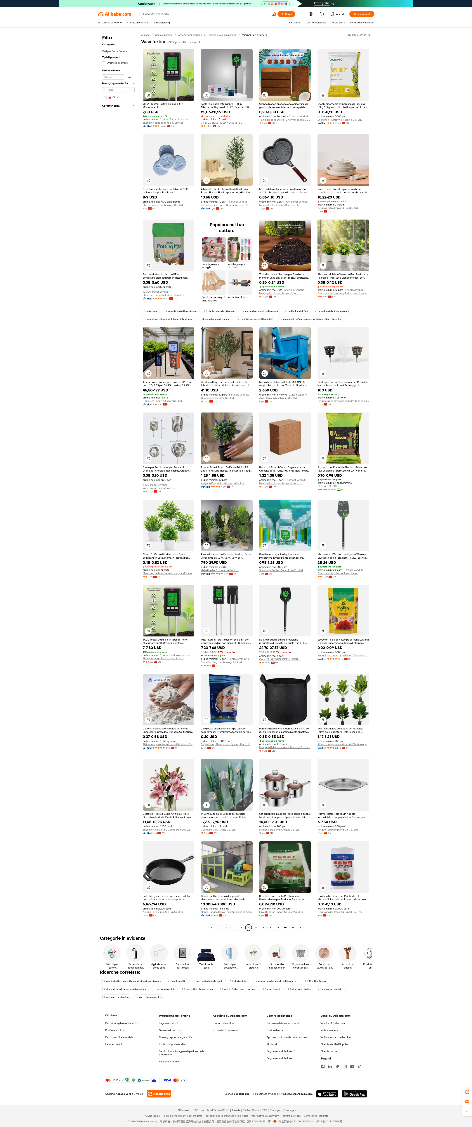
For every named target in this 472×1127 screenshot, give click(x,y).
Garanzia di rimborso (170, 1030)
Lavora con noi (113, 1044)
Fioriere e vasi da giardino (222, 34)
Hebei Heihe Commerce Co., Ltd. (220, 570)
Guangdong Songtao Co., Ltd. (217, 397)
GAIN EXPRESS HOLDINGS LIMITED (221, 122)
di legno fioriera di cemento (216, 319)
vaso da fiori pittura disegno (182, 311)
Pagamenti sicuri (168, 1023)
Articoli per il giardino (190, 34)
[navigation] (118, 481)
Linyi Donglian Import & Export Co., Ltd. (281, 911)
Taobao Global (251, 1110)
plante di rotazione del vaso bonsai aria (126, 989)
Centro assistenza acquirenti (283, 1023)
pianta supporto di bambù (221, 311)
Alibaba (145, 34)
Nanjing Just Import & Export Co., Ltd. (280, 293)
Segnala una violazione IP (281, 1051)
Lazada (236, 1110)
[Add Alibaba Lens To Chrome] (159, 1093)
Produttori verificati (224, 1023)
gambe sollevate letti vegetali (257, 319)
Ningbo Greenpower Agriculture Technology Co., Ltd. (343, 400)
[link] (467, 1092)
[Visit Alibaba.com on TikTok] (359, 1066)
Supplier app (242, 1093)
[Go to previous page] (211, 927)
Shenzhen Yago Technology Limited (163, 122)
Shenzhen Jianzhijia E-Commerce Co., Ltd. (225, 204)
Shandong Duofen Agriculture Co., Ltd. (281, 570)
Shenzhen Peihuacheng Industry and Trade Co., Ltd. (343, 293)
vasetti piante (274, 989)
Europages (289, 1110)
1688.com (198, 1110)
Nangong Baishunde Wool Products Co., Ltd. (284, 747)
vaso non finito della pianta (209, 981)
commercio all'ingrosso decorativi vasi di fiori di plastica (312, 319)
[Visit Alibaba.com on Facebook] (322, 1066)
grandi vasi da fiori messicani (334, 311)
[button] (274, 14)
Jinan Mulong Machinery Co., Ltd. (278, 397)
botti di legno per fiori (150, 997)
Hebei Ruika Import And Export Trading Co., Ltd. (343, 655)
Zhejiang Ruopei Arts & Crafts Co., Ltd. (222, 483)
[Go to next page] (300, 927)
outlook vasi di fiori (298, 311)
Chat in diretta (275, 1030)
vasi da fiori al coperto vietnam (240, 989)
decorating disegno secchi (199, 989)
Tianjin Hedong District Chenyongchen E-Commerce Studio (285, 119)
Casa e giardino (164, 34)
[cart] (322, 14)
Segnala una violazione (279, 1058)
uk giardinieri (240, 981)
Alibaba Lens (123, 1093)
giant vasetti (178, 981)
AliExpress (183, 1110)
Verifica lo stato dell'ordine (335, 1037)
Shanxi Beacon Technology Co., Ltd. (163, 204)
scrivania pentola (166, 989)
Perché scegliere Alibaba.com (122, 1023)
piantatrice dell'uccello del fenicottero (278, 981)
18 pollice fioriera (318, 981)
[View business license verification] (269, 1121)
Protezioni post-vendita (172, 1044)
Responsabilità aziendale (119, 1037)
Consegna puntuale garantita (175, 1037)
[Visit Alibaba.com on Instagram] (345, 1066)
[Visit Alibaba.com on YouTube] (352, 1066)
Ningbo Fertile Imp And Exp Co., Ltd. (279, 204)
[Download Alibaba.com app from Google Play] (354, 1093)
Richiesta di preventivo (226, 1030)
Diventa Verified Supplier (334, 1044)
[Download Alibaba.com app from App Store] (327, 1093)
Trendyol (275, 1110)
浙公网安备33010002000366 (296, 1121)
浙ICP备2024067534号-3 (330, 1121)
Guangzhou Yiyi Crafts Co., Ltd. (218, 829)
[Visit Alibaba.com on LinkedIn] (330, 1066)
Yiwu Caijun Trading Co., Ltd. (159, 487)
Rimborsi (272, 1044)
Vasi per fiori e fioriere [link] (254, 34)
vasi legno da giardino (117, 997)
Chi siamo (111, 1015)
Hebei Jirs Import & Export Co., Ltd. (162, 400)
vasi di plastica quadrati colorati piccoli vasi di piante (133, 981)
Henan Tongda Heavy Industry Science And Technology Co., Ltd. (227, 911)
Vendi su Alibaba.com (332, 1023)
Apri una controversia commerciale (287, 1037)
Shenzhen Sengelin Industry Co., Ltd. (164, 295)
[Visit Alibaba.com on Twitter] (337, 1066)
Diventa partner (329, 1051)
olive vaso (152, 311)
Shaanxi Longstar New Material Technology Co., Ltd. (343, 744)
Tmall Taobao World (218, 1110)
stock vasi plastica (301, 989)
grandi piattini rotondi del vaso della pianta (169, 319)
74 (293, 927)
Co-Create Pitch (114, 1030)
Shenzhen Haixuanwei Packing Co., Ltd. (339, 119)
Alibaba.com (305, 1093)
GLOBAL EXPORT (327, 486)
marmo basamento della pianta (261, 311)
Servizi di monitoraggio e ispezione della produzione (181, 1053)
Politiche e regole (169, 1061)
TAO (264, 1110)
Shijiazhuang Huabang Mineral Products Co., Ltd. (168, 744)
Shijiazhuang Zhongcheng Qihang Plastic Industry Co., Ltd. (227, 744)
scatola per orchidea (332, 989)
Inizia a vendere (329, 1030)
